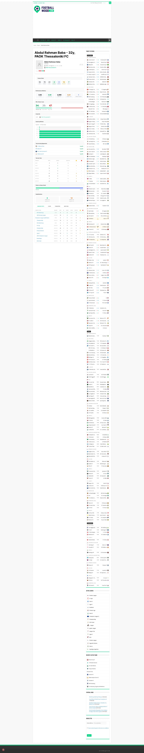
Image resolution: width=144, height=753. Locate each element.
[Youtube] (97, 3)
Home (35, 45)
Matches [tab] (66, 206)
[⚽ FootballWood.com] (44, 9)
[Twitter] (94, 3)
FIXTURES (43, 40)
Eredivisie (91, 607)
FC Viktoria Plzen (40, 146)
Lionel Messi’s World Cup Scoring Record (98, 699)
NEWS (48, 40)
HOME (38, 40)
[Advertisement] (72, 24)
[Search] (110, 3)
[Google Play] (101, 3)
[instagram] (99, 3)
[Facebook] (92, 3)
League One (92, 631)
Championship (40, 220)
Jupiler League (92, 628)
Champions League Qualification (42, 217)
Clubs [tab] (49, 206)
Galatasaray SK (40, 153)
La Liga (91, 598)
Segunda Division (93, 643)
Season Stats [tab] (40, 206)
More (72, 40)
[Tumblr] (98, 3)
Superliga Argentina (93, 649)
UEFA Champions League (42, 235)
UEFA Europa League (41, 215)
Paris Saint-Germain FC (42, 151)
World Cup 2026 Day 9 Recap (95, 696)
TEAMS (59, 40)
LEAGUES (53, 40)
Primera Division (40, 230)
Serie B (91, 613)
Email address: (90, 723)
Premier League (92, 595)
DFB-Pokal (39, 241)
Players (38, 45)
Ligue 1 (38, 233)
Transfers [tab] (57, 206)
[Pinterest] (95, 3)
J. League (91, 625)
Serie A (91, 601)
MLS (90, 637)
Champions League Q (94, 616)
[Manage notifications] (3, 750)
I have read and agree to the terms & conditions (98, 728)
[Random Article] (109, 40)
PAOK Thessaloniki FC (51, 67)
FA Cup (38, 225)
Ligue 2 (91, 634)
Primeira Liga (92, 610)
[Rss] (91, 3)
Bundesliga (39, 238)
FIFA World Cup (40, 212)
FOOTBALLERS (66, 40)
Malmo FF (39, 148)
